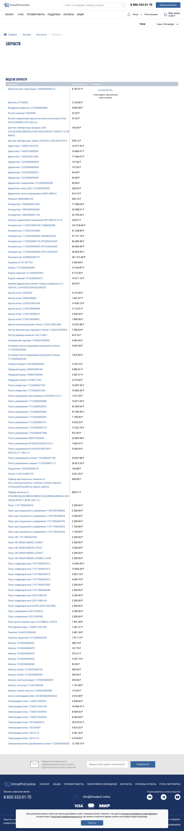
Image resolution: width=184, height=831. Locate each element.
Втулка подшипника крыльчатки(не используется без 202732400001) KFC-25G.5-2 (37, 120)
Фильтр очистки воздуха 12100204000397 (30, 679)
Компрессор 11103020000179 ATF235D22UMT (33, 241)
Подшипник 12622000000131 (23, 468)
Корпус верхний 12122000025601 (26, 272)
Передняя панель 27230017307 (25, 379)
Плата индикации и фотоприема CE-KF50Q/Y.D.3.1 (35, 395)
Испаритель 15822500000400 (24, 209)
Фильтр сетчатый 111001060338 (25, 685)
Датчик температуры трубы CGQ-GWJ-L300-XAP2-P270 (37, 140)
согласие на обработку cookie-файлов (138, 813)
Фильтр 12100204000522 (21, 653)
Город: (142, 23)
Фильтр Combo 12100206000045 (25, 674)
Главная (12, 34)
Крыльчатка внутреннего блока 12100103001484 (34, 324)
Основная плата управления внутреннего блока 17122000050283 (34, 347)
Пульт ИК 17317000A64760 (22, 537)
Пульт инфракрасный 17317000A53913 (29, 574)
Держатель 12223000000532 (23, 177)
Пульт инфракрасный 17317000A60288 (29, 589)
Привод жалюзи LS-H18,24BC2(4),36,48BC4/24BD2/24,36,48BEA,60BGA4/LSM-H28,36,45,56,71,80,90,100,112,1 (38, 496)
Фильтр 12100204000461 (21, 642)
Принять (92, 823)
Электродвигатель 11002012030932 (27, 716)
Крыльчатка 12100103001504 (24, 303)
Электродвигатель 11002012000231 (27, 701)
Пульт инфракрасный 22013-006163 (27, 595)
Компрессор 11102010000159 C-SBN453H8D (31, 225)
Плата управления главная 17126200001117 (32, 463)
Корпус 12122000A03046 (21, 267)
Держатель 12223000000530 (23, 167)
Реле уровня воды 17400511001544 (27, 626)
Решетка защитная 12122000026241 (27, 637)
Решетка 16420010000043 (22, 632)
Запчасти (41, 34)
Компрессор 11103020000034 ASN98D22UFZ (32, 235)
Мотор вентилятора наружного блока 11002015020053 (37, 329)
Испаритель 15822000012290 (24, 204)
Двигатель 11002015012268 (23, 156)
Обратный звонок (168, 5)
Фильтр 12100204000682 (21, 664)
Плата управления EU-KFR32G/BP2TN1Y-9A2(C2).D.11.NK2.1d (30, 450)
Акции (80, 14)
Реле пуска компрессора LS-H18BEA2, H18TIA (32, 621)
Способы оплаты (145, 784)
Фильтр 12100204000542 (21, 658)
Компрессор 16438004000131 (24, 257)
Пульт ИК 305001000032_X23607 (25, 542)
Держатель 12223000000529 (23, 161)
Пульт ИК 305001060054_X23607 (25, 552)
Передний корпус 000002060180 (25, 369)
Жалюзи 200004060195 (20, 198)
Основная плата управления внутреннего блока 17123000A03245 (34, 356)
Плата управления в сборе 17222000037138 (31, 457)
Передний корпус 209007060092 (25, 374)
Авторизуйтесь (105, 90)
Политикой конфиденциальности (66, 816)
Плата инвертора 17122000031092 (26, 390)
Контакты (68, 14)
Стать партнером (169, 784)
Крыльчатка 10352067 (20, 292)
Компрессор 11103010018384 (24, 230)
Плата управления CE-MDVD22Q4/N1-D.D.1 (31, 443)
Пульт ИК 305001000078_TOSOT (25, 547)
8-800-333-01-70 (141, 4)
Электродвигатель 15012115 (23, 732)
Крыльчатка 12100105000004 (24, 308)
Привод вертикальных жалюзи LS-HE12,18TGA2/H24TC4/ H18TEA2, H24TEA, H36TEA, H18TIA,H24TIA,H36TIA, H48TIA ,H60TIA (34, 483)
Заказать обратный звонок (17, 791)
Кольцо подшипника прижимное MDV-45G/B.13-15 (35, 219)
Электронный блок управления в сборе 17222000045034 (38, 743)
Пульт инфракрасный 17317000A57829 (29, 584)
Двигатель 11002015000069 (23, 151)
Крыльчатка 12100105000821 (24, 319)
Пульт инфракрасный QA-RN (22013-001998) (31, 605)
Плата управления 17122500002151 (27, 422)
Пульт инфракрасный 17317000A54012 (29, 579)
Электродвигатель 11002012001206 (27, 706)
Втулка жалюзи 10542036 (22, 113)
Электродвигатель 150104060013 (26, 722)
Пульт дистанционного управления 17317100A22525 (36, 526)
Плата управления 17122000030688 (27, 401)
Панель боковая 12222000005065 (26, 363)
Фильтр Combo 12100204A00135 (25, 669)
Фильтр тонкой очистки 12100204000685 (30, 690)
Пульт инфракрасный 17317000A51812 (29, 563)
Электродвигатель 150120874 (24, 727)
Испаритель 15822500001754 (24, 214)
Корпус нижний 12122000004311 (25, 278)
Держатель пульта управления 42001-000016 (32, 193)
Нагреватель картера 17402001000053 (29, 340)
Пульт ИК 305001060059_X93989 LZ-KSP (29, 558)
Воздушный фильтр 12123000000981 (28, 107)
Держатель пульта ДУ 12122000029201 (29, 188)
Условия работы (36, 14)
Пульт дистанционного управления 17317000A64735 (36, 521)
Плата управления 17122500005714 (27, 427)
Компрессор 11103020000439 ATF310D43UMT (33, 246)
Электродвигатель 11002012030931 (27, 711)
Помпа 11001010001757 (21, 473)
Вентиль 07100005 (18, 102)
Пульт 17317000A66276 (20, 505)
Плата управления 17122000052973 (27, 406)
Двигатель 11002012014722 (23, 145)
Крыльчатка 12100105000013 (24, 313)
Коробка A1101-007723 (20, 262)
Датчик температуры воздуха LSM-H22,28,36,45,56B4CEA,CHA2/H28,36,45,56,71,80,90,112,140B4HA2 (38, 131)
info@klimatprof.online (96, 796)
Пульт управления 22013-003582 (25, 616)
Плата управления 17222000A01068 (27, 432)
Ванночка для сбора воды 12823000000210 (31, 88)
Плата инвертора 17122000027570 (26, 385)
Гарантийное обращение (102, 784)
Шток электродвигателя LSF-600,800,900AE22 (32, 695)
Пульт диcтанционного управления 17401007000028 (36, 510)
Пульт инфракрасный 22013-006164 (27, 600)
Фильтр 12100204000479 (21, 648)
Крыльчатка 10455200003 (22, 298)
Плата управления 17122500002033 (27, 416)
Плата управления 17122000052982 (27, 411)
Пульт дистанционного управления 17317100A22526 (36, 531)
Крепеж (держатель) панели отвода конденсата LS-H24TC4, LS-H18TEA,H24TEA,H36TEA (36, 285)
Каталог (27, 34)
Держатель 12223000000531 (23, 172)
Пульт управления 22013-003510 (25, 611)
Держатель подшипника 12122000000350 (30, 182)
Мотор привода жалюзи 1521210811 (28, 335)
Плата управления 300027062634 (26, 438)
